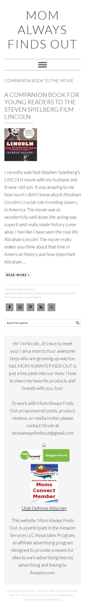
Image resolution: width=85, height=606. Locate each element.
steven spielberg (33, 297)
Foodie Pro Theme (51, 591)
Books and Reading (25, 289)
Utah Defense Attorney (44, 508)
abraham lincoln (25, 293)
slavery (22, 297)
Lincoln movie (11, 297)
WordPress (52, 599)
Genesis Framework (58, 595)
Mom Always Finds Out (42, 29)
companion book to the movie (48, 293)
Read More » (18, 275)
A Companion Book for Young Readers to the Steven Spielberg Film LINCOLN (41, 105)
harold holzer (69, 293)
